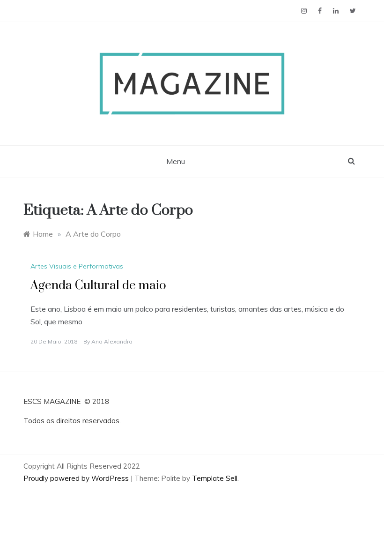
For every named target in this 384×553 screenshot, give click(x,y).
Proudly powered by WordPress (77, 478)
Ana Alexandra (112, 341)
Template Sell (214, 478)
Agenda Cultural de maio (98, 285)
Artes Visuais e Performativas (76, 266)
